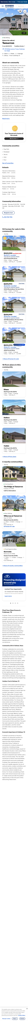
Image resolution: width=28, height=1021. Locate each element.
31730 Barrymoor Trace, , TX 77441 (14, 50)
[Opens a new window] (20, 11)
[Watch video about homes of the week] (14, 128)
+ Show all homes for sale (10, 359)
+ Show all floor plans (9, 456)
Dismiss (22, 1018)
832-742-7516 (8, 217)
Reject (15, 1018)
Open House (21, 283)
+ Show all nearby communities (12, 566)
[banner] (14, 2)
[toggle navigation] (3, 6)
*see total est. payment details (11, 255)
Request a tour (8, 213)
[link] (14, 21)
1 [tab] (11, 603)
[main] (14, 514)
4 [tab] (18, 603)
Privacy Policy (21, 1015)
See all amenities (8, 163)
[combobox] (21, 6)
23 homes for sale (9, 526)
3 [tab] (15, 603)
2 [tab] (13, 603)
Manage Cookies (6, 1018)
